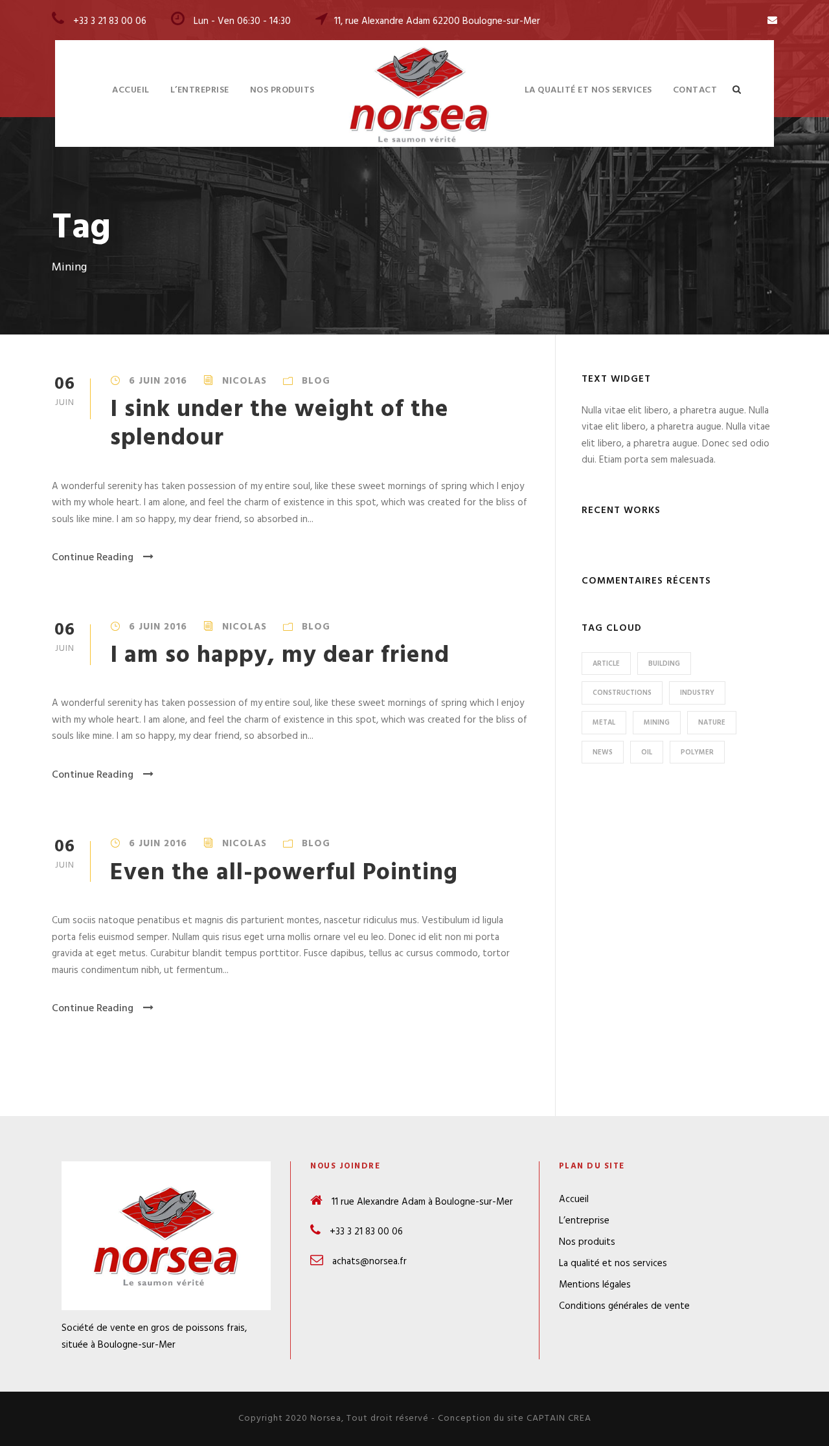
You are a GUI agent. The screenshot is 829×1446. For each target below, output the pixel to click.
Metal (604, 722)
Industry (697, 693)
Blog (316, 381)
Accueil (131, 90)
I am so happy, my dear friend (279, 656)
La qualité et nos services (588, 90)
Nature (711, 722)
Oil (646, 752)
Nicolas (244, 381)
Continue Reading (92, 557)
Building (664, 664)
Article (606, 664)
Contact (695, 90)
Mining (657, 722)
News (603, 752)
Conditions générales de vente (624, 1306)
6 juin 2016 (158, 381)
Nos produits (282, 90)
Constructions (622, 693)
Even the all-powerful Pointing (284, 873)
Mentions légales (595, 1285)
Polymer (697, 752)
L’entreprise (199, 90)
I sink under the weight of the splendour (279, 424)
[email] (772, 20)
